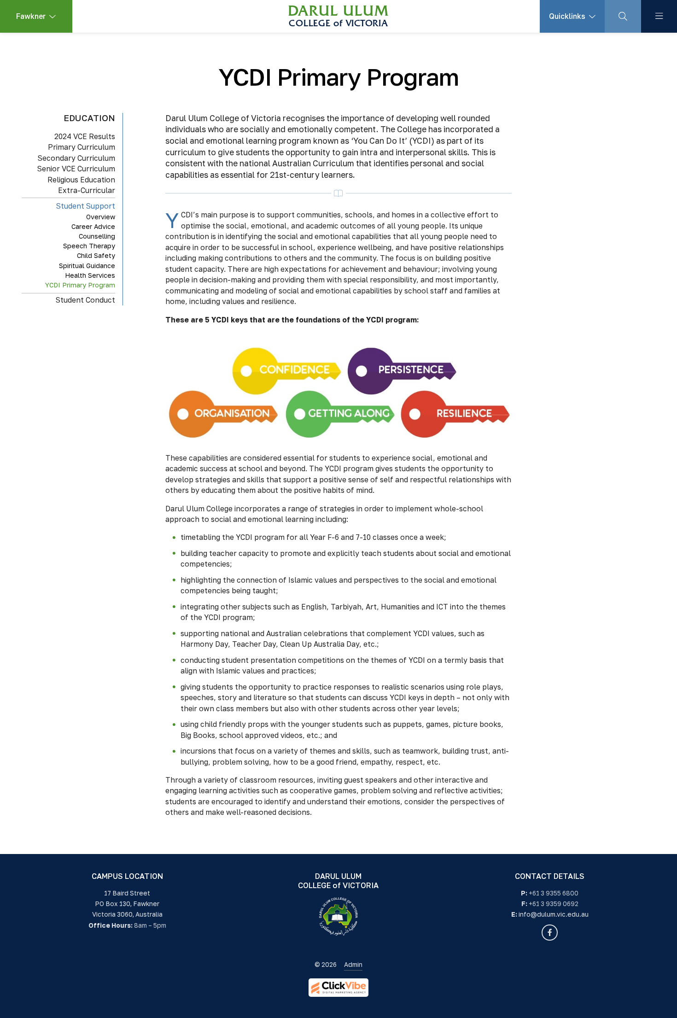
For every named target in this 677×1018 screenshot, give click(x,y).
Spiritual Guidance (87, 265)
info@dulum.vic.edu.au (554, 914)
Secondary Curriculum (76, 157)
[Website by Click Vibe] (338, 987)
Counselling (97, 236)
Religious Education (81, 179)
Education (89, 118)
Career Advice (93, 226)
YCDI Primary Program (80, 284)
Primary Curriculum (81, 147)
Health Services (90, 275)
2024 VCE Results (84, 136)
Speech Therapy (89, 245)
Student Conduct (85, 299)
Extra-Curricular (86, 190)
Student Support (85, 205)
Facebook (549, 932)
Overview (100, 216)
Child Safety (96, 255)
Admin (353, 964)
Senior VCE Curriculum (76, 168)
